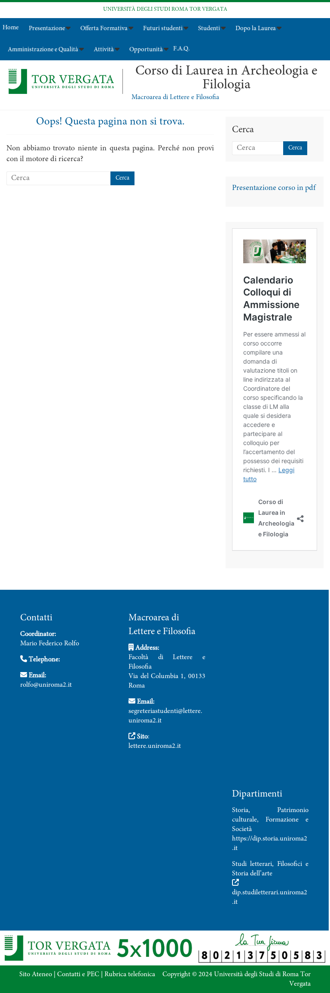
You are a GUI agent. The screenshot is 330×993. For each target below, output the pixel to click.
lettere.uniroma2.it (154, 746)
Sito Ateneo (35, 974)
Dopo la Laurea (255, 28)
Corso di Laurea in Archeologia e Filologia (226, 78)
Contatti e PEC (78, 974)
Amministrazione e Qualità (43, 50)
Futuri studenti (163, 28)
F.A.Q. (181, 49)
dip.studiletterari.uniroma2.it (269, 897)
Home (10, 28)
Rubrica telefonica (129, 974)
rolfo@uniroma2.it (46, 685)
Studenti (209, 28)
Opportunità (146, 50)
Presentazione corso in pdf (273, 188)
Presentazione (47, 28)
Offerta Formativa (104, 28)
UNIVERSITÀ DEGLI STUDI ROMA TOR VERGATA (165, 9)
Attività (104, 50)
